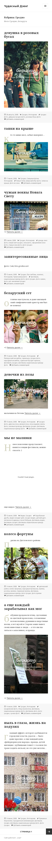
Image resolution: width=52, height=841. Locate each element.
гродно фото (35, 358)
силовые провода (15, 426)
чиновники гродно (18, 281)
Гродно (25, 115)
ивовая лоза (24, 424)
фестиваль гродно (11, 363)
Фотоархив (32, 115)
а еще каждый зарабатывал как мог (23, 607)
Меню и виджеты (45, 8)
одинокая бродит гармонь (30, 360)
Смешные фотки (33, 178)
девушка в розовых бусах (21, 34)
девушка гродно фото (17, 117)
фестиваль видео (38, 520)
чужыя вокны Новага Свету (23, 194)
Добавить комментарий (15, 119)
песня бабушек (25, 520)
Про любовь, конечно (35, 274)
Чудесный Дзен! (16, 6)
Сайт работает (10, 838)
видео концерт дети (17, 518)
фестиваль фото (31, 711)
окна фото (27, 243)
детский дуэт (41, 518)
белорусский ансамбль (12, 358)
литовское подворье (11, 520)
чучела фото (15, 713)
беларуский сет (18, 293)
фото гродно (27, 245)
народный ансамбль (11, 360)
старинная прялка (23, 591)
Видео (22, 516)
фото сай (7, 281)
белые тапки (20, 181)
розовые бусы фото (33, 117)
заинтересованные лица (26, 256)
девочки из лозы (19, 374)
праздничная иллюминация (23, 821)
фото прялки (36, 593)
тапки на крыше (18, 128)
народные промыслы (30, 589)
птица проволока (24, 709)
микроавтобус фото (33, 181)
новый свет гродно (16, 243)
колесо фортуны (18, 534)
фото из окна (15, 183)
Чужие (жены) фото (20, 277)
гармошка (26, 358)
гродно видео (30, 518)
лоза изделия (35, 424)
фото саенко (40, 279)
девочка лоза (14, 424)
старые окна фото (15, 245)
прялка (41, 589)
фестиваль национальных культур (30, 522)
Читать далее (15, 231)
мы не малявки (18, 437)
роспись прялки (10, 591)
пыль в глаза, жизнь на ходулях (25, 724)
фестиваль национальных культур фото (21, 278)
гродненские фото (11, 709)
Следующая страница (49, 831)
